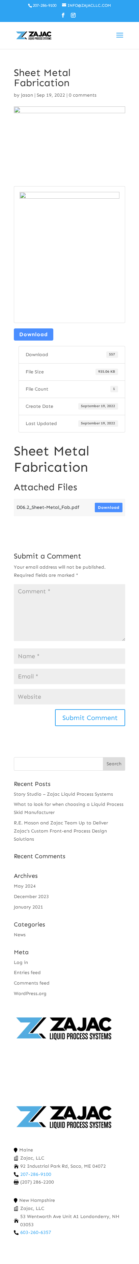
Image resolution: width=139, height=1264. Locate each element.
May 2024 (25, 886)
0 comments (82, 95)
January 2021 (28, 907)
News (20, 935)
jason (27, 95)
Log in (21, 962)
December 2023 (31, 896)
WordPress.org (30, 993)
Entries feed (27, 972)
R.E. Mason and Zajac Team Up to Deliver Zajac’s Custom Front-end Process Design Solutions (61, 831)
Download (33, 334)
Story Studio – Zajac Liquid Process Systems (63, 794)
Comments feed (32, 983)
